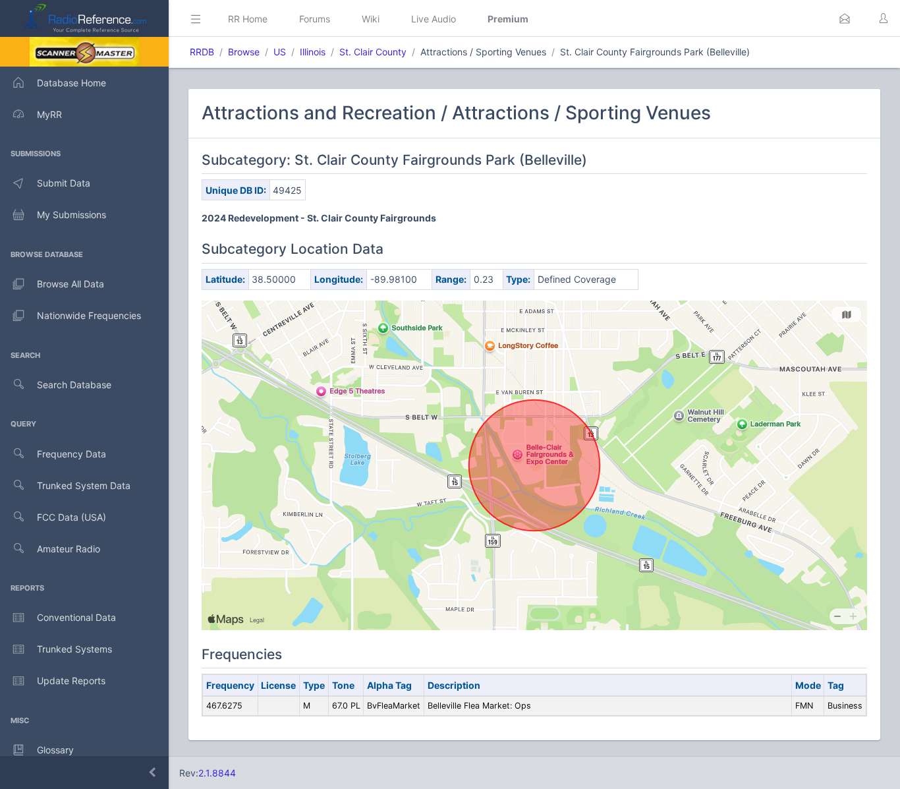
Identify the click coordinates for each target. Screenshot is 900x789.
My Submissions (71, 214)
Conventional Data (76, 617)
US (279, 51)
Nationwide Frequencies (89, 315)
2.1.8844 (217, 772)
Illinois (312, 51)
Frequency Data (71, 453)
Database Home (71, 82)
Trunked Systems (74, 649)
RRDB (202, 51)
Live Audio (433, 18)
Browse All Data (70, 283)
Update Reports (71, 680)
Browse (244, 51)
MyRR (49, 114)
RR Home (247, 18)
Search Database (74, 384)
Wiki (371, 18)
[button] (844, 18)
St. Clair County (373, 51)
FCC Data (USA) (71, 517)
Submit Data (63, 183)
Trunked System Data (83, 485)
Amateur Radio (68, 548)
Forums (314, 18)
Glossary (55, 749)
